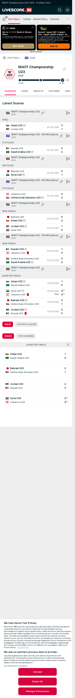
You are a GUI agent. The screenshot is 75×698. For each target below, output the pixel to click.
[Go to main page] (19, 10)
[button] (67, 80)
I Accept (37, 672)
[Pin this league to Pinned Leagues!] (64, 69)
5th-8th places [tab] (26, 324)
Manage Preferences (37, 691)
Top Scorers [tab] (26, 336)
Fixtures (54, 91)
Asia (32, 57)
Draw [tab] (8, 336)
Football (13, 57)
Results (38, 91)
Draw (68, 91)
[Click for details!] (36, 127)
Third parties (23, 647)
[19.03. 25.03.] (43, 80)
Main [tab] (8, 324)
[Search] (60, 10)
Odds (25, 91)
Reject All (37, 681)
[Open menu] (67, 10)
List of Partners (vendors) (15, 666)
